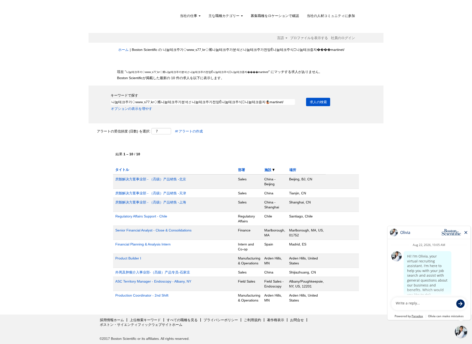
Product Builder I (128, 258)
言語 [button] (281, 38)
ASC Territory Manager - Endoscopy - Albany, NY (153, 281)
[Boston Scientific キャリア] (146, 17)
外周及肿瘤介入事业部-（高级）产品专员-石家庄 (152, 272)
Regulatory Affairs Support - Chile (141, 216)
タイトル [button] (122, 170)
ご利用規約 (252, 320)
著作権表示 (275, 320)
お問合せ (297, 320)
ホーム (123, 50)
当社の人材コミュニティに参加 (331, 16)
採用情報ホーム (112, 320)
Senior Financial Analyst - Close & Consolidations (153, 230)
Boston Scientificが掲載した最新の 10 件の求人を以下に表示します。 (170, 78)
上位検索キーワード (145, 320)
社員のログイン (343, 38)
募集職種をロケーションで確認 (275, 16)
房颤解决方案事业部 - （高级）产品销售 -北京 (150, 179)
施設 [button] (268, 170)
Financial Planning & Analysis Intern (143, 244)
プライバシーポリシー (221, 320)
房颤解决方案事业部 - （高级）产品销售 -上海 (150, 202)
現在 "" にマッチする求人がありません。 (219, 72)
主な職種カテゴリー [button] (224, 16)
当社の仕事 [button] (189, 16)
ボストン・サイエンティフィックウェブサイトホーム (141, 325)
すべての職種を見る (182, 320)
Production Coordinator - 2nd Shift (141, 295)
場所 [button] (292, 170)
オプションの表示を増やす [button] (131, 109)
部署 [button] (241, 170)
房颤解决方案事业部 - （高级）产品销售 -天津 (150, 193)
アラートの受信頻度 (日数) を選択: (123, 131)
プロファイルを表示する (309, 38)
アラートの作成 (190, 131)
